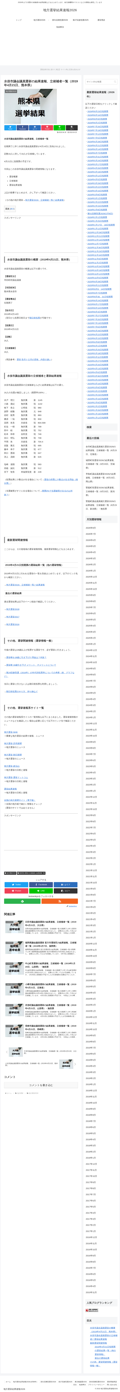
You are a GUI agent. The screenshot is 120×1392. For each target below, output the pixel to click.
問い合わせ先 (112, 1385)
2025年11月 (91, 583)
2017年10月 (91, 1176)
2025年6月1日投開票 (97, 346)
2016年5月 (91, 1280)
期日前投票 (34, 318)
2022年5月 (91, 840)
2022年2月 (91, 858)
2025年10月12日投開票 (98, 274)
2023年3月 (91, 778)
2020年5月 (91, 986)
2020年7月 (91, 974)
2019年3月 (91, 1072)
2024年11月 (91, 656)
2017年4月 (91, 1213)
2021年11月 (91, 876)
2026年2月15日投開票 (97, 206)
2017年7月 (91, 1194)
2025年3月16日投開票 (97, 384)
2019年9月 (91, 1035)
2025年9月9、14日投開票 (99, 289)
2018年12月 (91, 1090)
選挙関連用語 (112, 1382)
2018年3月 (91, 1145)
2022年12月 (91, 797)
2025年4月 (91, 626)
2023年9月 (91, 742)
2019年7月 (91, 1048)
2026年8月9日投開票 (97, 119)
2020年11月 (91, 950)
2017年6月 (91, 1200)
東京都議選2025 (81, 1382)
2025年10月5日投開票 (97, 278)
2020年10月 (91, 956)
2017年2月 (91, 1225)
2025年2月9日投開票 (97, 402)
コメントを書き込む (41, 1085)
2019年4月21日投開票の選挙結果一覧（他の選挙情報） (105, 1351)
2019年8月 (91, 1041)
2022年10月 (91, 809)
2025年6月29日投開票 (97, 331)
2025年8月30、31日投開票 (100, 297)
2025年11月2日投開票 (97, 263)
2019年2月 (91, 1078)
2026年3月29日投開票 (97, 183)
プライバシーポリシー (96, 1385)
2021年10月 (91, 882)
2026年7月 (91, 534)
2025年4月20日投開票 (97, 365)
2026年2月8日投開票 (97, 210)
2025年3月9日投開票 (97, 387)
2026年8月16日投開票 (97, 115)
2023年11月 (91, 730)
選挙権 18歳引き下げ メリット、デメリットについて (31, 665)
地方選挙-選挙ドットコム (16, 777)
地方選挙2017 (12, 617)
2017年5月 (91, 1207)
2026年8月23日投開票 (97, 111)
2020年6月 (91, 980)
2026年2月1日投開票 (97, 217)
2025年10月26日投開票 (98, 266)
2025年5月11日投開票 (97, 357)
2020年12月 (91, 944)
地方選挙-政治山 (12, 766)
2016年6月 (91, 1274)
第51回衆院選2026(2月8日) (100, 213)
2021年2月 (91, 931)
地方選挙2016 (12, 624)
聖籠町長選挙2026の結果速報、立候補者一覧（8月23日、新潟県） (101, 491)
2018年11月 (91, 1096)
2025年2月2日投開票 (97, 406)
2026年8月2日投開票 (97, 123)
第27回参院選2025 (65, 1382)
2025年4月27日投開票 (97, 361)
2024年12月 (91, 650)
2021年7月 (91, 901)
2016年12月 (91, 1237)
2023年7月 (91, 754)
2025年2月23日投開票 (97, 395)
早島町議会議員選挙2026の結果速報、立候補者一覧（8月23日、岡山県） (101, 478)
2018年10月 (91, 1103)
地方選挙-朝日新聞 (13, 755)
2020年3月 (91, 999)
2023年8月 (91, 748)
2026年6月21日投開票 (97, 145)
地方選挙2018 (12, 609)
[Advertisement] (60, 49)
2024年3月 (91, 705)
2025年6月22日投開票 (97, 334)
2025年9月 (91, 595)
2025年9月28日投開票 (97, 282)
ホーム (8, 1382)
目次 (75, 1385)
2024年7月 (91, 681)
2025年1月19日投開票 (97, 414)
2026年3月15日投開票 (97, 191)
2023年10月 (91, 736)
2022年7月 (91, 827)
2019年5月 (91, 1060)
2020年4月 (91, 993)
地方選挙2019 (11, 873)
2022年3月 (91, 852)
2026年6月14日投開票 (97, 149)
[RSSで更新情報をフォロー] (59, 901)
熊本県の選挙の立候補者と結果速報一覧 (32, 873)
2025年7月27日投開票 (97, 315)
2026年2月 (91, 564)
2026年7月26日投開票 (97, 126)
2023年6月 (91, 760)
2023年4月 (91, 772)
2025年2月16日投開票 (97, 399)
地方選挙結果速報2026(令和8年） (25, 1382)
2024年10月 (91, 662)
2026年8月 (91, 528)
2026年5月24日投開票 (97, 160)
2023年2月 (91, 785)
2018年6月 (91, 1127)
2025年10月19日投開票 (98, 270)
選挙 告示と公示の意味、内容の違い (34, 359)
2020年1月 (91, 1011)
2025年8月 (91, 601)
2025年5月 (91, 619)
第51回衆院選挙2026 (48, 1382)
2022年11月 (91, 803)
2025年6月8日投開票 (97, 342)
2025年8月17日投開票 (97, 304)
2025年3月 (91, 632)
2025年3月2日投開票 (97, 391)
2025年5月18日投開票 (97, 353)
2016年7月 (91, 1268)
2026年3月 (91, 558)
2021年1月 (91, 937)
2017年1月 (91, 1231)
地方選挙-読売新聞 (13, 743)
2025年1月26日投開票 (97, 410)
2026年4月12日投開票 (97, 176)
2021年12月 (91, 870)
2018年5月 (91, 1133)
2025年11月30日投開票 (98, 247)
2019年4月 (91, 1066)
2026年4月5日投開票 (97, 179)
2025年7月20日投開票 (97, 319)
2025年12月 (91, 577)
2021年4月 (91, 919)
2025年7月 (91, 607)
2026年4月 (91, 552)
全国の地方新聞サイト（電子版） (20, 800)
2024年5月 (91, 693)
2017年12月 (91, 1164)
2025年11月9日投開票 (97, 259)
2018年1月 (91, 1158)
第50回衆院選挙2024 (97, 1382)
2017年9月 (91, 1182)
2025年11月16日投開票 (98, 255)
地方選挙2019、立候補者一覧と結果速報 (44, 200)
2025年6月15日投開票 (97, 338)
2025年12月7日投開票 (97, 244)
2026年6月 (91, 540)
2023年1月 (91, 791)
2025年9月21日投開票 (97, 285)
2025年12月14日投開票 (98, 240)
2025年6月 (91, 613)
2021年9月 (91, 889)
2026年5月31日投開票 (97, 157)
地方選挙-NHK (11, 732)
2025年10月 (91, 589)
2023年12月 (91, 723)
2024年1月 (91, 717)
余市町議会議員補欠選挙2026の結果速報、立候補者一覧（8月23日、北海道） (101, 450)
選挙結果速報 (10, 789)
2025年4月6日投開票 (97, 372)
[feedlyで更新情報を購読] (22, 901)
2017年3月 (91, 1219)
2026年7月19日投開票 (97, 130)
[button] (72, 127)
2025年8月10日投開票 (97, 308)
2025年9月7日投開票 (97, 293)
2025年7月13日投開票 (97, 323)
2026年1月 (91, 571)
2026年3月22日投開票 (97, 187)
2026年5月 (91, 546)
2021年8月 (91, 895)
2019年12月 (91, 1017)
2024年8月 (91, 674)
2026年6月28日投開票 (97, 142)
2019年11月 (91, 1023)
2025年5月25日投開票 (97, 350)
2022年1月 (91, 864)
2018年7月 (91, 1121)
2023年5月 (91, 766)
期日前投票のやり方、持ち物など (22, 691)
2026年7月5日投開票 (97, 138)
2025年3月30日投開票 (97, 376)
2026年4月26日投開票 (97, 168)
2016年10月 (91, 1249)
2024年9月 (91, 668)
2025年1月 (91, 644)
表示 (12, 209)
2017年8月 (91, 1188)
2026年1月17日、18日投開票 (101, 225)
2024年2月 (91, 711)
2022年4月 (91, 846)
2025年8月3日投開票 (97, 312)
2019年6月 (91, 1054)
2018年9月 (91, 1109)
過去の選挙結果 (102, 1358)
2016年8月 (91, 1262)
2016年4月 (91, 1286)
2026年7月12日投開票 (97, 134)
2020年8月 (91, 968)
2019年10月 (91, 1029)
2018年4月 (91, 1139)
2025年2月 (91, 638)
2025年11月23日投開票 (98, 251)
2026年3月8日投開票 (97, 195)
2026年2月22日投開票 (97, 202)
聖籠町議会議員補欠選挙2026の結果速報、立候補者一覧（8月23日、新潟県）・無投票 (101, 505)
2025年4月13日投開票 (97, 368)
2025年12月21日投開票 (98, 236)
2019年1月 (91, 1084)
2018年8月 (91, 1115)
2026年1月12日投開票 (97, 229)
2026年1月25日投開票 (97, 221)
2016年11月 (91, 1243)
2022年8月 (91, 821)
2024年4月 (91, 699)
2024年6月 (91, 687)
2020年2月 (91, 1005)
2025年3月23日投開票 (97, 380)
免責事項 (82, 1385)
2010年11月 (91, 1292)
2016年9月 (91, 1255)
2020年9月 (91, 962)
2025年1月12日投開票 (97, 418)
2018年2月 (91, 1152)
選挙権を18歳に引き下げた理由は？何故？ (26, 657)
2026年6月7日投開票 (97, 153)
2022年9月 (91, 815)
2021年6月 (91, 907)
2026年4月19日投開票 (97, 172)
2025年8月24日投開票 (97, 300)
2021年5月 (91, 913)
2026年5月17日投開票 (97, 164)
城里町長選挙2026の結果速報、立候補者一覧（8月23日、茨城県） (101, 464)
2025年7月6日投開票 (97, 327)
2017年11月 (91, 1170)
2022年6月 (91, 833)
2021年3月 (91, 925)
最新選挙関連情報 (98, 1343)
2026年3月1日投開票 (97, 198)
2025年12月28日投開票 (98, 232)
